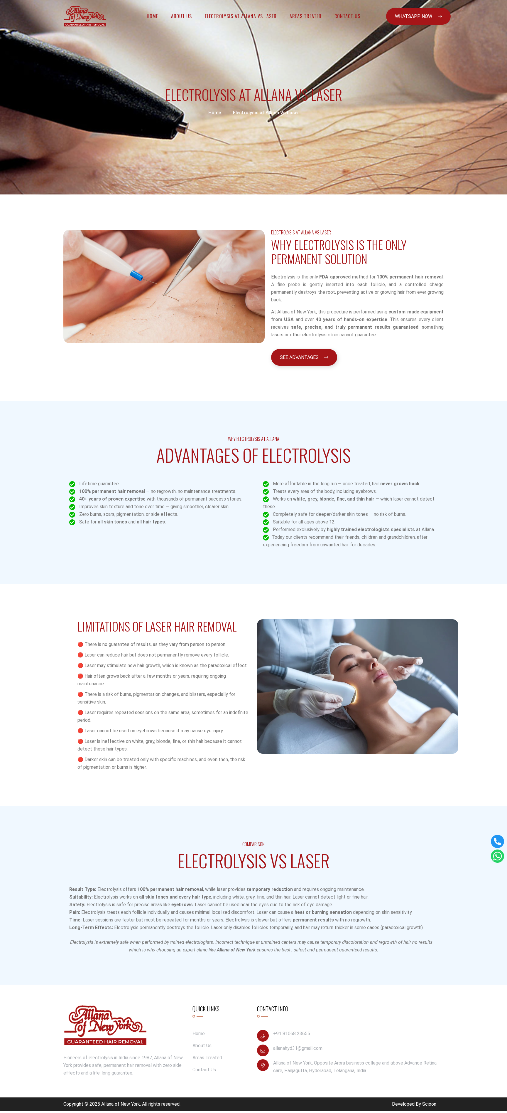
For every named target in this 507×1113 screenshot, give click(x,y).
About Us (202, 1045)
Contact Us (347, 16)
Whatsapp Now (414, 16)
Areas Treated (306, 16)
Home (152, 16)
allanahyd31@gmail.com (297, 1048)
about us (181, 16)
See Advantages (300, 357)
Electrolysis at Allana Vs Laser (241, 16)
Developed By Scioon (414, 1104)
